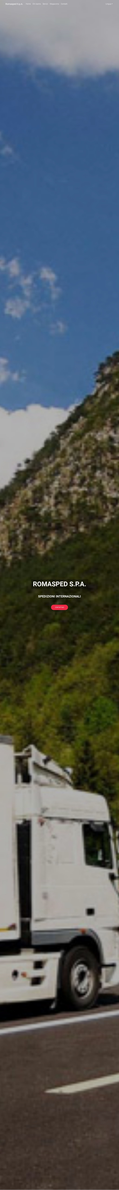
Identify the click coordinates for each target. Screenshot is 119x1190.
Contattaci (59, 607)
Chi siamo (37, 4)
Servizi (45, 4)
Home (29, 4)
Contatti (64, 4)
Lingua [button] (108, 4)
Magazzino (54, 4)
